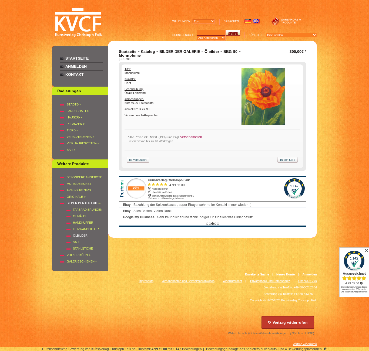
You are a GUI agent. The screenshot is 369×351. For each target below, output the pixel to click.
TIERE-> (72, 130)
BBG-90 (230, 51)
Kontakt (74, 74)
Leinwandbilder (86, 229)
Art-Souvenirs (79, 190)
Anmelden (76, 66)
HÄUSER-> (74, 117)
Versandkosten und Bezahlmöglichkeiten (188, 280)
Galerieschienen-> (82, 261)
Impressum (146, 280)
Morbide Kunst (79, 183)
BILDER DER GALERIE (179, 51)
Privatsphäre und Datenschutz (270, 280)
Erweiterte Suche (257, 274)
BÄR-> (71, 149)
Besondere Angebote (84, 177)
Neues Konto (285, 274)
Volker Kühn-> (78, 255)
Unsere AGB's (307, 280)
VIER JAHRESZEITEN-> (83, 143)
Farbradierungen (87, 209)
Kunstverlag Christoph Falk (299, 300)
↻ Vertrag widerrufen (288, 322)
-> (83, 203)
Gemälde (80, 216)
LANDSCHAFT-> (78, 111)
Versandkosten (191, 137)
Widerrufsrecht (232, 280)
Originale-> (76, 196)
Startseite (77, 58)
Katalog (148, 51)
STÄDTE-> (74, 104)
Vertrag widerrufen (305, 344)
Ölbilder (211, 51)
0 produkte (291, 21)
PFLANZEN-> (76, 123)
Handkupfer (83, 222)
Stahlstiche (83, 248)
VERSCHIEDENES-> (80, 136)
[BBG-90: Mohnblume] (263, 124)
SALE (76, 242)
